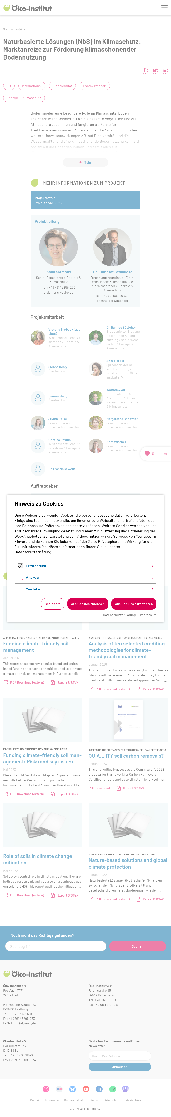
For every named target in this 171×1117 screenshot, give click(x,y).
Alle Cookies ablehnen (88, 604)
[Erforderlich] (20, 567)
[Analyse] (20, 578)
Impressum (148, 615)
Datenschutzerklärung (33, 551)
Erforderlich (36, 565)
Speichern (53, 604)
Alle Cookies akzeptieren (134, 604)
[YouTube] (20, 590)
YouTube (33, 589)
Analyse (32, 577)
